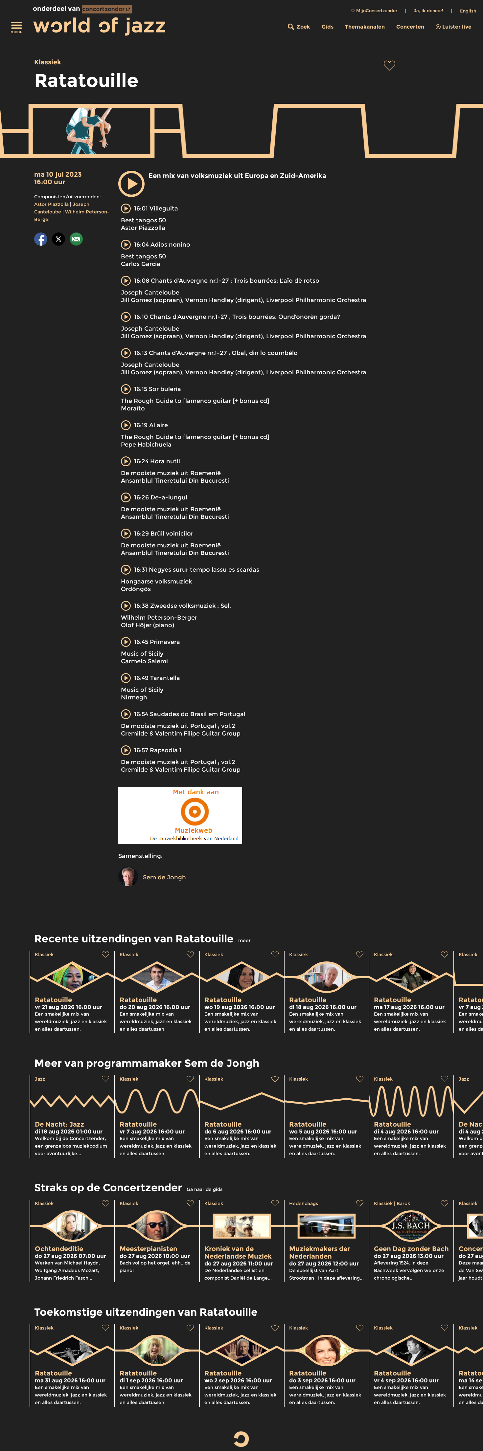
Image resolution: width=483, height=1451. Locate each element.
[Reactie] (76, 240)
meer (244, 940)
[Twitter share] (58, 240)
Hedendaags (303, 1203)
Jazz (40, 1079)
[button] (131, 184)
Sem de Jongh (164, 877)
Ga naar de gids (204, 1189)
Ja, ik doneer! (428, 10)
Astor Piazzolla (51, 204)
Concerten (410, 27)
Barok (403, 1203)
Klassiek (47, 62)
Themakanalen (365, 27)
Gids (328, 27)
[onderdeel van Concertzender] (107, 9)
